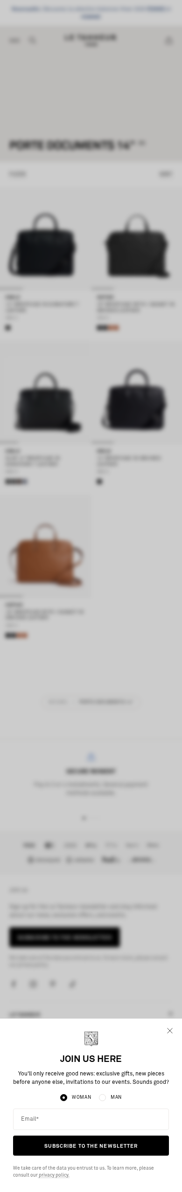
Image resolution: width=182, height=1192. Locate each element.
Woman (81, 1097)
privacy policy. (54, 1175)
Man (116, 1097)
